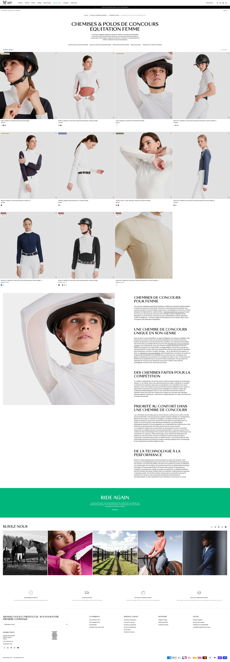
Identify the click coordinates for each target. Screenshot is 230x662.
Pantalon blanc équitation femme (78, 44)
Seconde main (57, 3)
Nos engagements (94, 622)
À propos (65, 3)
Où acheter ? (127, 629)
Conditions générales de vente (201, 627)
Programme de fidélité (31, 597)
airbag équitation (135, 44)
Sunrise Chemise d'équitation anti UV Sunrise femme (73, 200)
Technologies (93, 624)
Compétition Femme (114, 15)
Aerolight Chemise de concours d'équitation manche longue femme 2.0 (194, 200)
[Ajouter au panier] (56, 117)
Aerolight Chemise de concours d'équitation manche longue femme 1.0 (21, 280)
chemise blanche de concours (174, 312)
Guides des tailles (163, 624)
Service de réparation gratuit (199, 597)
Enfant (33, 3)
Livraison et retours (129, 622)
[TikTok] (222, 527)
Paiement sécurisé (129, 632)
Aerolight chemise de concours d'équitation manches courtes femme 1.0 (137, 280)
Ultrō (22, 657)
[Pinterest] (218, 527)
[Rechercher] (226, 3)
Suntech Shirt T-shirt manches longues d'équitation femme (133, 200)
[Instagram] (215, 527)
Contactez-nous (7, 644)
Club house (74, 3)
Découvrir (115, 509)
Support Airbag (162, 620)
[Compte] (217, 3)
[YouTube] (225, 527)
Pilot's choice (47, 3)
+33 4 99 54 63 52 (8, 641)
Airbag (39, 3)
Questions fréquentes (130, 620)
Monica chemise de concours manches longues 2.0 (16, 200)
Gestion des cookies (198, 622)
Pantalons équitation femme (121, 44)
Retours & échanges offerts (143, 597)
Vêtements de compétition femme (152, 44)
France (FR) (209, 3)
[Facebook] (211, 527)
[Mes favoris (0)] (220, 3)
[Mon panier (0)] (223, 3)
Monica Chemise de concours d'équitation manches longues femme (78, 120)
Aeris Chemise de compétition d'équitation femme (15, 120)
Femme (20, 3)
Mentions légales (198, 620)
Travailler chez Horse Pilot (96, 627)
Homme (27, 3)
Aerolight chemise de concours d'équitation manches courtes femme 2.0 (194, 120)
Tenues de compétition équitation (98, 15)
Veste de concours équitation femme (100, 44)
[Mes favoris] (56, 53)
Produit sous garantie (130, 624)
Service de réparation (130, 627)
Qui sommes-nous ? (95, 620)
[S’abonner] (67, 624)
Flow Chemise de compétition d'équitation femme (130, 120)
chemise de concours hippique (150, 353)
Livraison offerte (87, 597)
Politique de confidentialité (200, 624)
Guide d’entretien (163, 622)
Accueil (86, 15)
